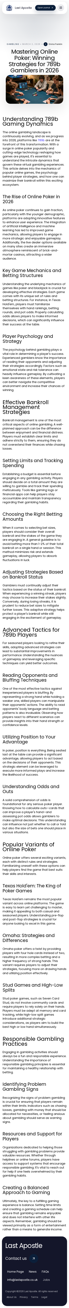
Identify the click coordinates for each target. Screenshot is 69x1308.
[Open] (61, 7)
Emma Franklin (55, 44)
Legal (44, 1297)
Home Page (15, 1272)
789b (41, 140)
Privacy (24, 1297)
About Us (12, 1297)
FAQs (45, 1272)
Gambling (13, 44)
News (33, 1272)
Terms (34, 1297)
